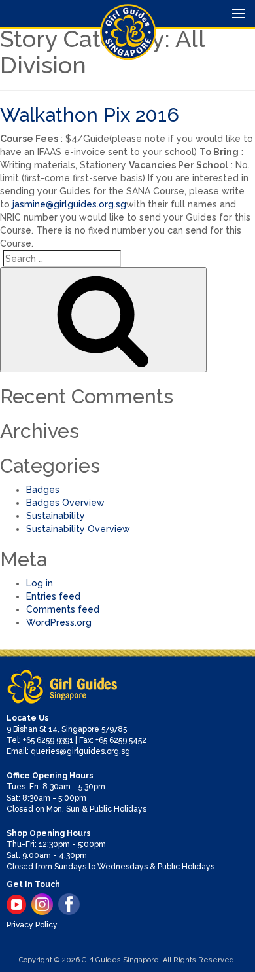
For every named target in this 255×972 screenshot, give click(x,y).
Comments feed (62, 609)
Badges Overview (65, 502)
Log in (39, 583)
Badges (43, 489)
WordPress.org (59, 622)
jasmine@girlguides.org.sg (69, 204)
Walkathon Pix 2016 (89, 114)
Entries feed (53, 596)
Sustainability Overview (78, 529)
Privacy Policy (32, 924)
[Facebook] (69, 904)
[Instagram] (42, 904)
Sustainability (55, 516)
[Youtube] (16, 904)
